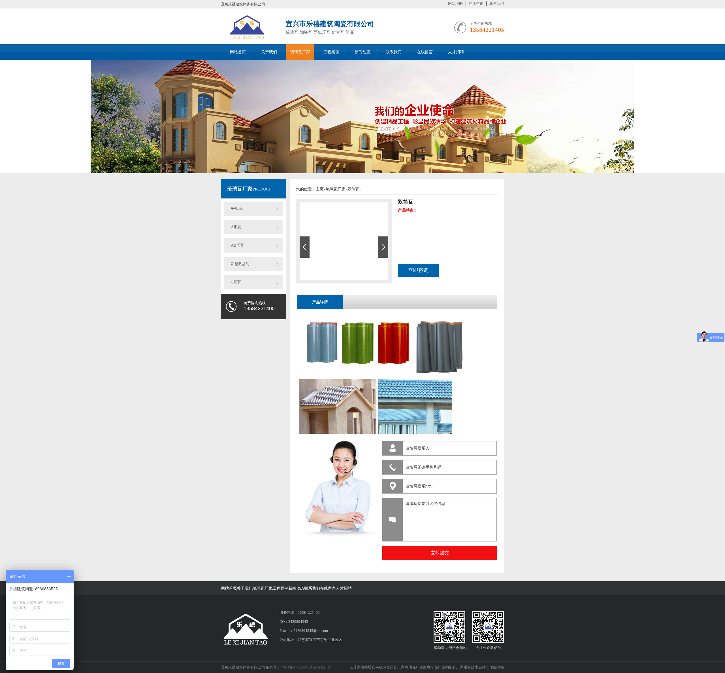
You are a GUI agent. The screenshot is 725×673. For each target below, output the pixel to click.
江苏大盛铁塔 (360, 667)
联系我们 (496, 3)
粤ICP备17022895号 (296, 667)
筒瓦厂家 (397, 667)
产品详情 (320, 302)
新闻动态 (362, 52)
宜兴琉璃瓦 (381, 667)
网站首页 (238, 52)
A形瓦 (236, 227)
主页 (320, 189)
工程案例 (331, 52)
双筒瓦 (353, 189)
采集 (467, 667)
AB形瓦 (237, 245)
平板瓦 (237, 208)
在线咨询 (476, 3)
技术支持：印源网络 (487, 667)
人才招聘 (456, 52)
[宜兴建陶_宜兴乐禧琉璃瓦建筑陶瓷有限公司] (247, 37)
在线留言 (425, 52)
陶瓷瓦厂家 (454, 667)
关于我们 (269, 52)
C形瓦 (236, 282)
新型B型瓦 (240, 264)
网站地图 (455, 3)
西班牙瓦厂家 (434, 667)
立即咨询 (418, 270)
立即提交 (440, 552)
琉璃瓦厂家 (300, 52)
